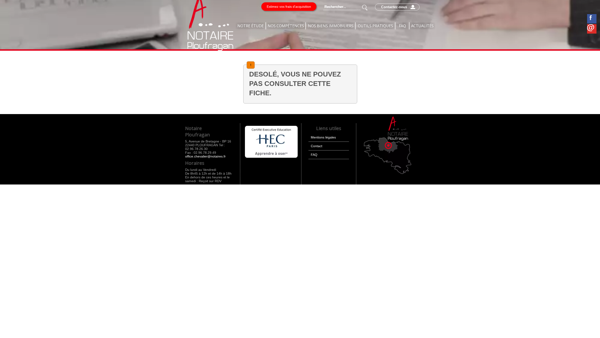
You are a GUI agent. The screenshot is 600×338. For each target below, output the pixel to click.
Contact (316, 146)
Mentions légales (323, 137)
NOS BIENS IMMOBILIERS (330, 25)
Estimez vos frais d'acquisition (289, 6)
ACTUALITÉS (422, 25)
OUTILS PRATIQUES (375, 25)
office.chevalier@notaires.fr (205, 156)
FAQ (402, 25)
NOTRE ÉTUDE (250, 25)
